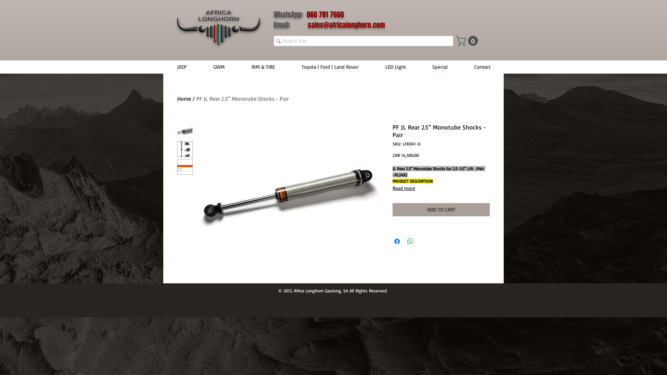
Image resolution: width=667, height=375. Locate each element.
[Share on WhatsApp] (410, 241)
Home (184, 98)
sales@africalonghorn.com (346, 25)
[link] (468, 41)
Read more (404, 188)
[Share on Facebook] (397, 241)
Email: (291, 25)
